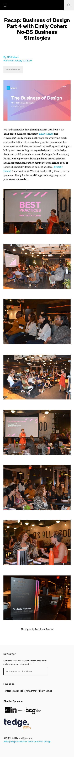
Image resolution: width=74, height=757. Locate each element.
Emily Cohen (46, 133)
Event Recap (13, 69)
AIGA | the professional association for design (27, 741)
